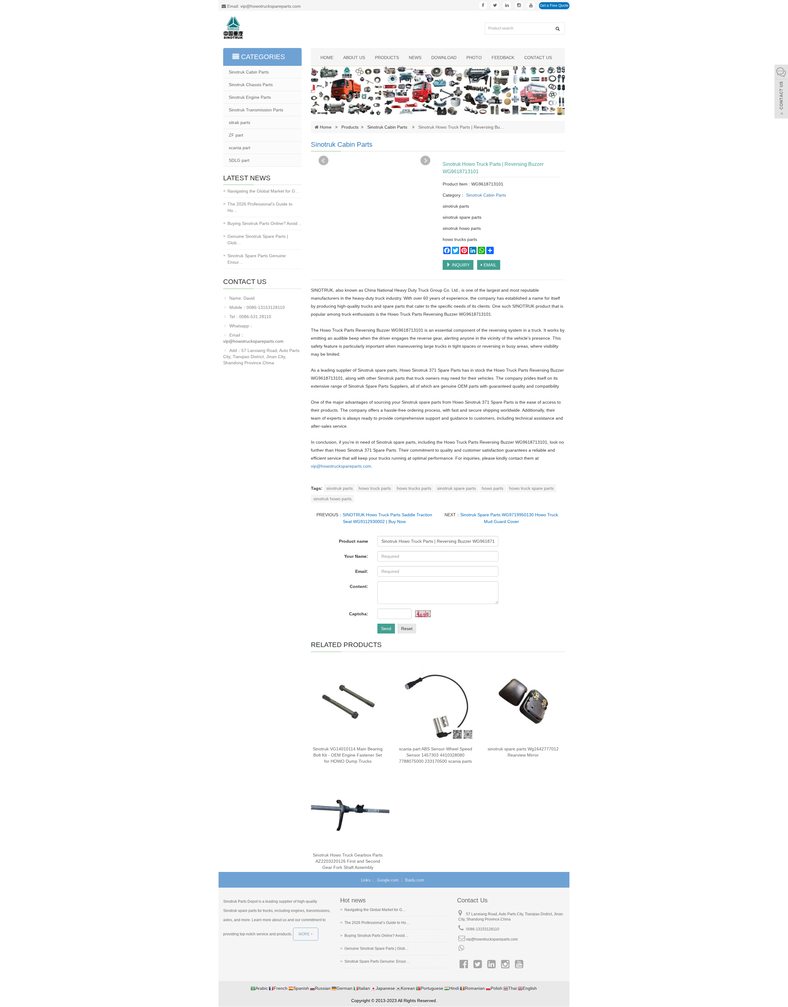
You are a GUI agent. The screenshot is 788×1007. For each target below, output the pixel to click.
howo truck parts (375, 488)
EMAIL (489, 264)
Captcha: (358, 613)
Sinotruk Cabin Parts (387, 127)
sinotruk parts (339, 488)
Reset (406, 628)
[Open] (781, 92)
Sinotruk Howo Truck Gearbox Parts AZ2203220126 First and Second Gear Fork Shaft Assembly (348, 861)
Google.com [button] (388, 880)
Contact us (538, 57)
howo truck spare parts (531, 488)
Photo (474, 57)
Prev (323, 161)
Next (425, 161)
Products (387, 57)
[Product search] (558, 28)
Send (386, 628)
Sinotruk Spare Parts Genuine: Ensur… (257, 259)
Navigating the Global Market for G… (263, 191)
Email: (361, 571)
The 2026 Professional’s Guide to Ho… (259, 207)
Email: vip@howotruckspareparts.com (263, 6)
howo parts (492, 488)
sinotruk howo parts (332, 498)
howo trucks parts (414, 488)
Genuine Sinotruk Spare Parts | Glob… (257, 239)
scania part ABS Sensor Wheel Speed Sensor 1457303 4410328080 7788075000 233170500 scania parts (435, 755)
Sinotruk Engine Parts (250, 97)
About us (354, 57)
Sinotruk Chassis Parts (251, 84)
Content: (359, 586)
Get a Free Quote (554, 5)
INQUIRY (460, 264)
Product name (353, 541)
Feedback (503, 57)
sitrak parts (239, 122)
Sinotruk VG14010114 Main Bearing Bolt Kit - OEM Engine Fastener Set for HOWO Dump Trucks (348, 755)
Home (326, 57)
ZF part (236, 135)
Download (443, 57)
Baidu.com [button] (414, 880)
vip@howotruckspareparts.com (341, 466)
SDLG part (239, 160)
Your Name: (356, 556)
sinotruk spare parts (456, 488)
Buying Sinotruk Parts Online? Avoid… (264, 223)
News (415, 57)
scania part (239, 147)
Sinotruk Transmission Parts (256, 109)
